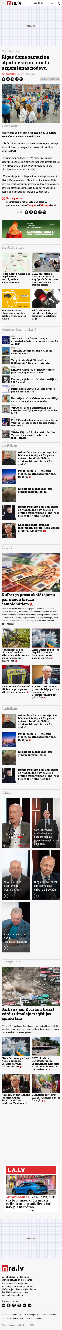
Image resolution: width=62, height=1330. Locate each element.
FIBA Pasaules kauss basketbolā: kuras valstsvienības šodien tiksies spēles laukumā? (34, 422)
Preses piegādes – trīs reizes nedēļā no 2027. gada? (34, 380)
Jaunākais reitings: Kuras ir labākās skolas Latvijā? (46, 1097)
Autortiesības (7, 1318)
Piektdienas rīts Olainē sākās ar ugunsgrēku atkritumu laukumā (16, 689)
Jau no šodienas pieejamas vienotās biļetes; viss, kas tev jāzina (14, 314)
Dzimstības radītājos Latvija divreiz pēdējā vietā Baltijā (33, 390)
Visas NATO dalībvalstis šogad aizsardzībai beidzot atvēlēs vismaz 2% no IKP (34, 341)
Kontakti (39, 1318)
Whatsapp (45, 205)
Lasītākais (10, 445)
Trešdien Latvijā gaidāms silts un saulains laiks (31, 352)
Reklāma (13, 1315)
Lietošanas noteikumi (49, 1315)
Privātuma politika (32, 1315)
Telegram (32, 205)
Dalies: (19, 212)
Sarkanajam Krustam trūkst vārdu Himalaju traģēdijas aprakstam (28, 1014)
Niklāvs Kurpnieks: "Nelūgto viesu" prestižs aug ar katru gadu (33, 371)
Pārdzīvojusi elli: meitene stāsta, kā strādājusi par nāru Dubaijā (37, 473)
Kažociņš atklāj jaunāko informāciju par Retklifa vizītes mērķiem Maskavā (39, 527)
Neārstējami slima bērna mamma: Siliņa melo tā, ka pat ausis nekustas (35, 399)
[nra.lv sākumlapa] (14, 3)
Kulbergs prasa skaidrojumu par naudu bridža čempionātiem (28, 599)
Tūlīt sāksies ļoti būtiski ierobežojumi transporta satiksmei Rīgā (45, 314)
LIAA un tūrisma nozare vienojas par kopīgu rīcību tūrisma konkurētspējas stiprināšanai (45, 279)
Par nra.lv (5, 1315)
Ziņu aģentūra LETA (10, 74)
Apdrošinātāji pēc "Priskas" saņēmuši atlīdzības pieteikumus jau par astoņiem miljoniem (16, 655)
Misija (21, 1315)
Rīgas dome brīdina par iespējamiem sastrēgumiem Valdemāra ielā (16, 277)
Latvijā (10, 51)
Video (6, 792)
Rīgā (18, 51)
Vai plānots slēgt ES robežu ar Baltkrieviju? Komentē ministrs (30, 361)
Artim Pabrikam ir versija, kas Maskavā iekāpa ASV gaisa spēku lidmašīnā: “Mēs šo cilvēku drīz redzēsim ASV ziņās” (38, 458)
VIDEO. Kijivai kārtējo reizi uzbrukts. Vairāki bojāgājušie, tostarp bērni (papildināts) (33, 435)
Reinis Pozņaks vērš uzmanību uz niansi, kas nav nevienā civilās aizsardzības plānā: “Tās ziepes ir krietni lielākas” (38, 511)
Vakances (31, 1318)
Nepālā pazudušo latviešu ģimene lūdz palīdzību (35, 490)
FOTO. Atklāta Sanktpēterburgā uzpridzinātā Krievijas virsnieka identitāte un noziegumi (45, 1064)
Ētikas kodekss (19, 1318)
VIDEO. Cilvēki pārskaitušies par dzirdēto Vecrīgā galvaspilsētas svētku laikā (35, 410)
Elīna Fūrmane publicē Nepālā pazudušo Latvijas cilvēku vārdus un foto (45, 653)
